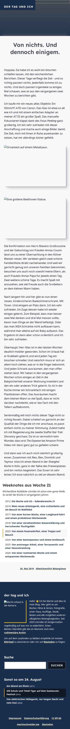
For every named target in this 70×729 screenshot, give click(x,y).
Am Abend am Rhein (18, 686)
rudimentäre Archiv (15, 632)
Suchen (57, 665)
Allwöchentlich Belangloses (51, 568)
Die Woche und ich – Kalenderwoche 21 (33, 501)
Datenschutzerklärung (36, 718)
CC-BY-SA (56, 718)
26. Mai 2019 (27, 568)
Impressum (15, 718)
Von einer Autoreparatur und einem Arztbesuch (38, 539)
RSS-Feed (9, 641)
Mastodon (49, 641)
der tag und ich (18, 6)
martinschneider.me (28, 724)
